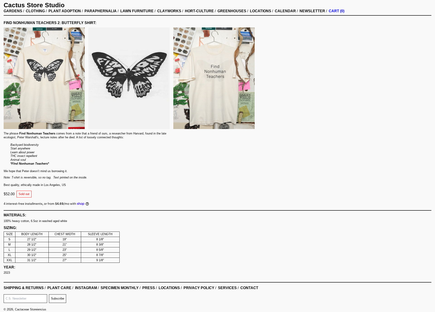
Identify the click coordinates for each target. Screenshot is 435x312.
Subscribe (57, 298)
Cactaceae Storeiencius (30, 309)
